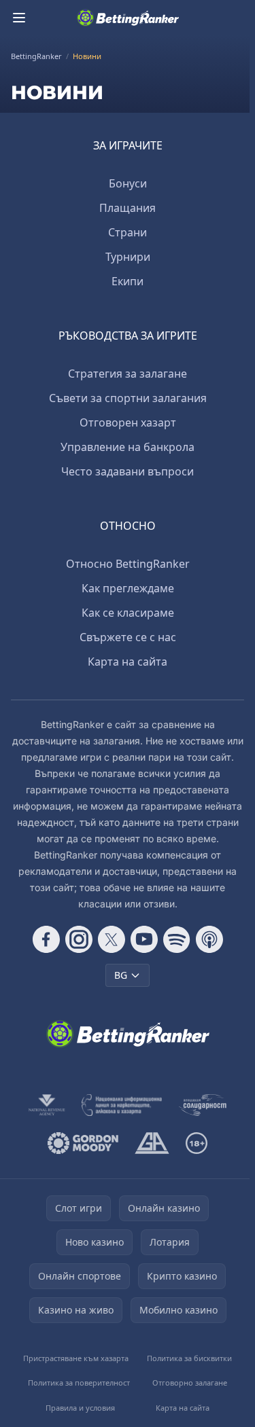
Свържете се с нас (128, 637)
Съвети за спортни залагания (128, 398)
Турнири (127, 256)
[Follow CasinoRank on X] (111, 939)
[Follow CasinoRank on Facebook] (46, 939)
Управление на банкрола (127, 446)
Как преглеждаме (128, 588)
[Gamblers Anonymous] (152, 1143)
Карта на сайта (127, 661)
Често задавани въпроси (127, 471)
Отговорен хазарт (128, 422)
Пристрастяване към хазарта (76, 1358)
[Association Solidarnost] (202, 1105)
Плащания (127, 207)
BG (120, 975)
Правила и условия (80, 1408)
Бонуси (128, 183)
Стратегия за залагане (127, 373)
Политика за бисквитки (189, 1358)
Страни (127, 232)
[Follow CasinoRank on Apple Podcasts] (209, 939)
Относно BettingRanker (128, 563)
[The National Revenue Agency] (47, 1105)
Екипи (127, 281)
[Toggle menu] (19, 17)
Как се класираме (128, 612)
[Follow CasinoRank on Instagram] (78, 939)
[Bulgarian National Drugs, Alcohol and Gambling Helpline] (122, 1105)
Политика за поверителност (79, 1382)
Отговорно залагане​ (189, 1382)
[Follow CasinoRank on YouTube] (144, 939)
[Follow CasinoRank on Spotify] (176, 939)
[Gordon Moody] (83, 1143)
